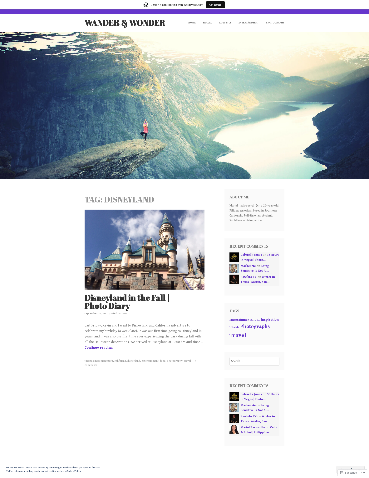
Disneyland (133, 360)
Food (162, 360)
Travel (207, 22)
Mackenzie (248, 266)
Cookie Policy (73, 471)
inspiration (270, 320)
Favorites (255, 320)
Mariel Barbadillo (253, 427)
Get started (215, 4)
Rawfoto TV (249, 277)
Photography (275, 22)
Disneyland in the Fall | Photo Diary (127, 301)
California (120, 360)
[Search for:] (254, 361)
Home (192, 22)
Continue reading (99, 348)
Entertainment (249, 22)
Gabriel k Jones (251, 255)
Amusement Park (103, 360)
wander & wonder (125, 22)
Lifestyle (225, 22)
